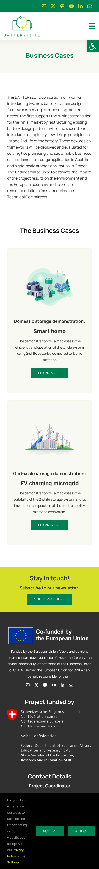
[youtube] (71, 6)
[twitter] (53, 6)
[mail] (89, 6)
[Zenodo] (44, 6)
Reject (81, 831)
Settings (13, 862)
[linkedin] (80, 6)
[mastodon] (62, 6)
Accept (50, 831)
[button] (93, 46)
